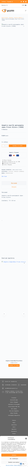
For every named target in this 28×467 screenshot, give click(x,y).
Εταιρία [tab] (14, 187)
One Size (4, 176)
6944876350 (23, 384)
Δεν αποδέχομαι (14, 458)
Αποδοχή (14, 455)
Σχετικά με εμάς (14, 400)
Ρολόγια (14, 420)
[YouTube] (25, 1)
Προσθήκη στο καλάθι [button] (14, 365)
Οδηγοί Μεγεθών (14, 413)
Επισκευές (14, 397)
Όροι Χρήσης (14, 408)
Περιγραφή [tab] (14, 183)
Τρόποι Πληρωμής (14, 402)
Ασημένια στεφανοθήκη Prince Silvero (14, 360)
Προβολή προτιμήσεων (14, 462)
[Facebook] (21, 1)
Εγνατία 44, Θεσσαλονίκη (11, 381)
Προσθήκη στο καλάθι (18, 145)
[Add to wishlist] (24, 263)
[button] (26, 438)
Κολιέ (14, 427)
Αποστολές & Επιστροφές (14, 404)
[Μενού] (25, 10)
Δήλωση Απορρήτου (18, 465)
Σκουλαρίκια (14, 431)
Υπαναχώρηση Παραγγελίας (14, 415)
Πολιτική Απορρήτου (14, 411)
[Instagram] (23, 1)
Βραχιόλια (14, 429)
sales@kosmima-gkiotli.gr (11, 388)
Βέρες (14, 422)
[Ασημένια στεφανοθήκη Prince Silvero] (14, 309)
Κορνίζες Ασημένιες (19, 171)
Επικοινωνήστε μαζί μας (14, 406)
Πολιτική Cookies (9, 465)
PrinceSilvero (9, 173)
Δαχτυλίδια (14, 424)
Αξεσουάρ (10, 171)
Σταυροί (14, 433)
